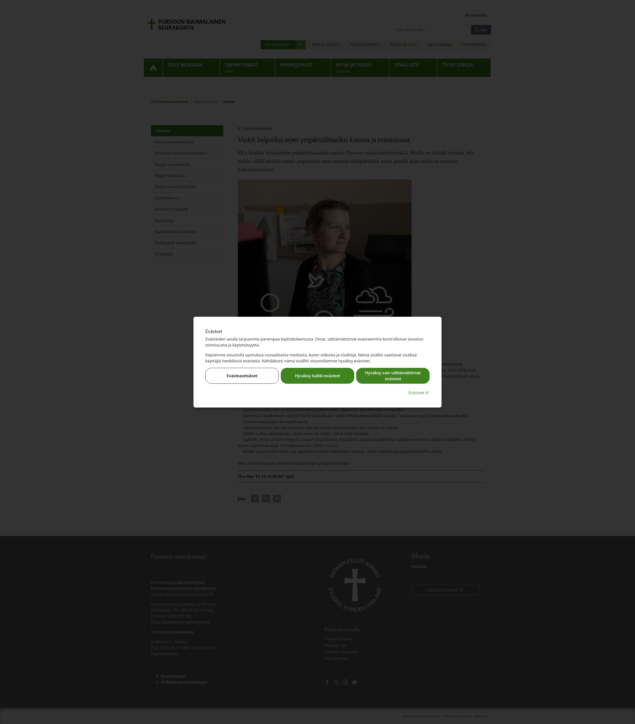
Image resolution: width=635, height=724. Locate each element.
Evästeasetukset (242, 375)
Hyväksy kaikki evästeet (317, 375)
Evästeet (419, 392)
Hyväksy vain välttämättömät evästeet (393, 375)
